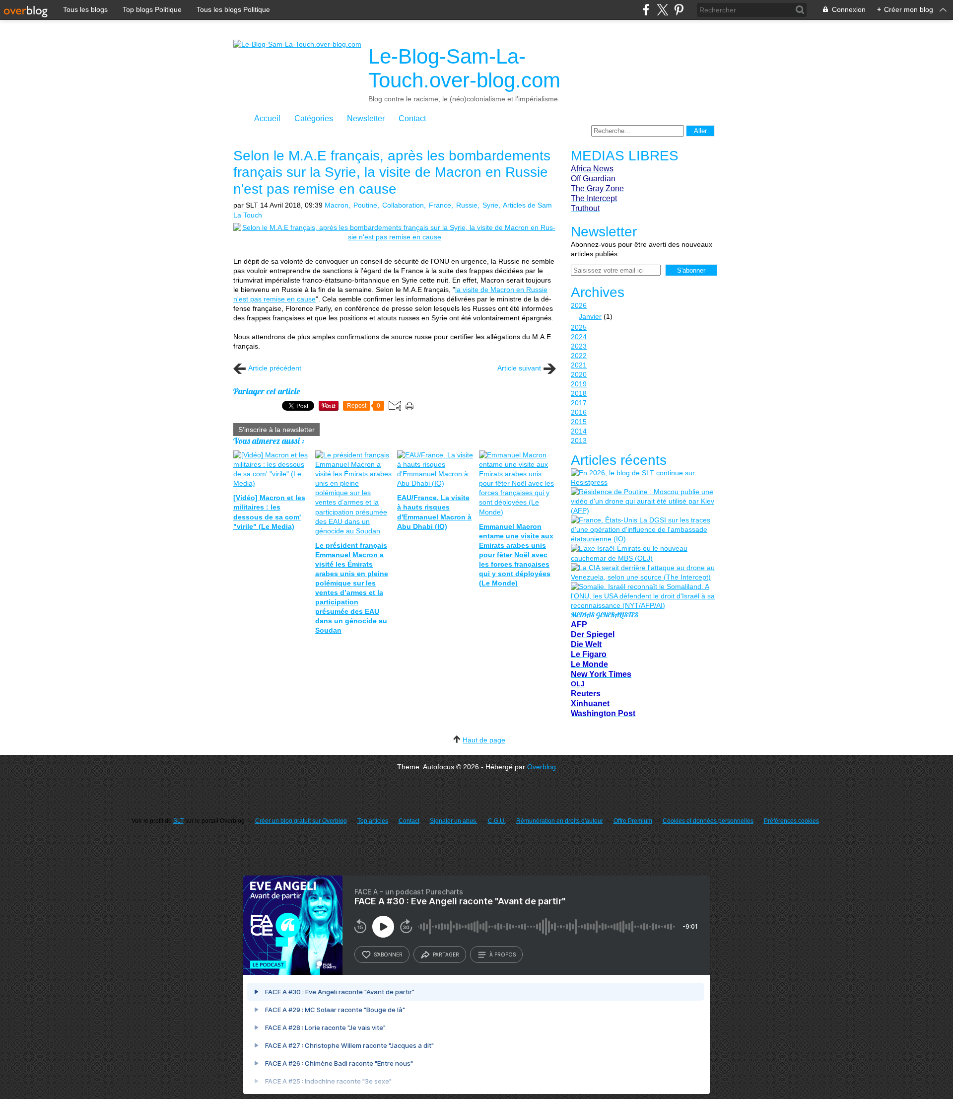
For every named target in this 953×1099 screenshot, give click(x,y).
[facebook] (646, 9)
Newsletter (366, 118)
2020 (579, 374)
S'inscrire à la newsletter (276, 430)
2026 (579, 305)
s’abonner (388, 954)
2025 (579, 327)
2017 (579, 403)
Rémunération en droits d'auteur (559, 820)
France (440, 205)
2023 (579, 346)
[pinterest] (679, 9)
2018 (579, 393)
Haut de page (484, 740)
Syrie (490, 205)
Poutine (365, 205)
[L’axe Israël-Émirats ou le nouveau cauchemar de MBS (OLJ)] (643, 553)
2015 (579, 422)
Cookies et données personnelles (708, 820)
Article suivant (519, 368)
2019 (579, 384)
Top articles (372, 820)
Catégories (313, 118)
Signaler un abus (453, 820)
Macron (336, 205)
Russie (466, 205)
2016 (579, 412)
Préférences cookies (791, 820)
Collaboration (403, 205)
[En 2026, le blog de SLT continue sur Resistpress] (643, 477)
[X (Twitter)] (662, 9)
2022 (579, 356)
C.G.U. (497, 820)
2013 (579, 440)
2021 (579, 365)
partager (446, 954)
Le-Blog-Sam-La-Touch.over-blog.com (464, 68)
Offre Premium (632, 820)
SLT (178, 820)
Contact (412, 118)
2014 (579, 431)
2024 (579, 337)
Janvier (590, 316)
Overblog (541, 767)
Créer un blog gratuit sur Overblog (301, 820)
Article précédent (274, 368)
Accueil (267, 118)
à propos (502, 954)
